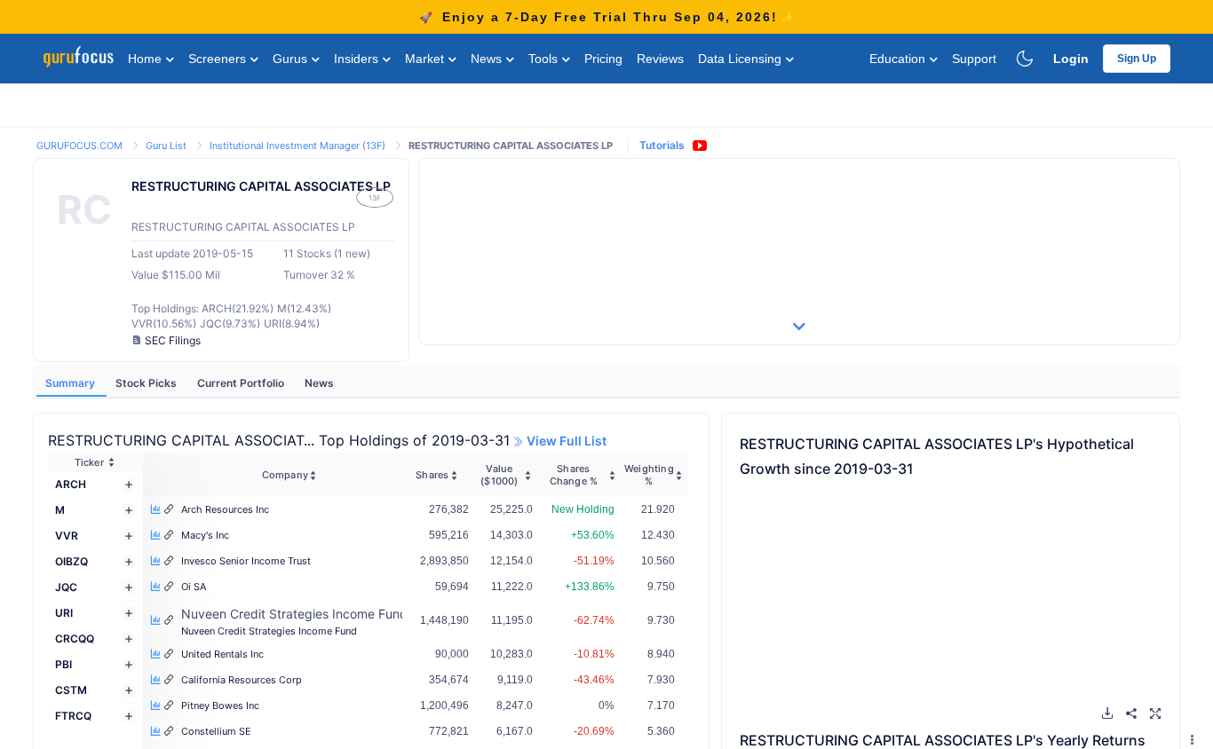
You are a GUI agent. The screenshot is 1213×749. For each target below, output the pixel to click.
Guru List (167, 145)
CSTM (71, 690)
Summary (71, 383)
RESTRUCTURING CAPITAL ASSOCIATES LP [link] (510, 145)
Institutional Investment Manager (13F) (299, 145)
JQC (66, 587)
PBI (63, 664)
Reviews (660, 58)
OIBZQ (71, 561)
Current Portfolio (242, 383)
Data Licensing (741, 58)
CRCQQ (74, 638)
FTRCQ (73, 715)
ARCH (70, 484)
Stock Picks (147, 383)
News (488, 58)
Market (426, 58)
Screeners (219, 58)
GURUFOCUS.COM (80, 145)
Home (146, 58)
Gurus (292, 58)
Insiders (358, 58)
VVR (66, 535)
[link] (80, 144)
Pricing (603, 58)
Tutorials (662, 145)
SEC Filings (172, 340)
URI (64, 612)
